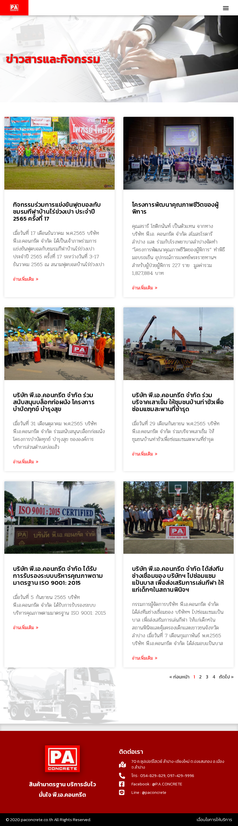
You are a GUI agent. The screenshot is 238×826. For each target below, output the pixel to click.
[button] (226, 7)
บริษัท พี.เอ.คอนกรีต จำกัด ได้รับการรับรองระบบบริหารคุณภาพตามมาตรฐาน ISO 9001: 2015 (58, 575)
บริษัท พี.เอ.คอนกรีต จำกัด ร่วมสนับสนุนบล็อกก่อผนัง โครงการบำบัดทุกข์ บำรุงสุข (54, 402)
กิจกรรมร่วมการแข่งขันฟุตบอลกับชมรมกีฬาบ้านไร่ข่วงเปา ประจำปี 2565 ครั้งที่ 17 (57, 211)
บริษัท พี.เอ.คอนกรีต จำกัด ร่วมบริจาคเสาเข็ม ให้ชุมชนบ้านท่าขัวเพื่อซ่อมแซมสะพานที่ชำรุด (178, 402)
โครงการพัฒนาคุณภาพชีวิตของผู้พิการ (175, 208)
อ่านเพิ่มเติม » (25, 279)
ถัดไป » (226, 676)
